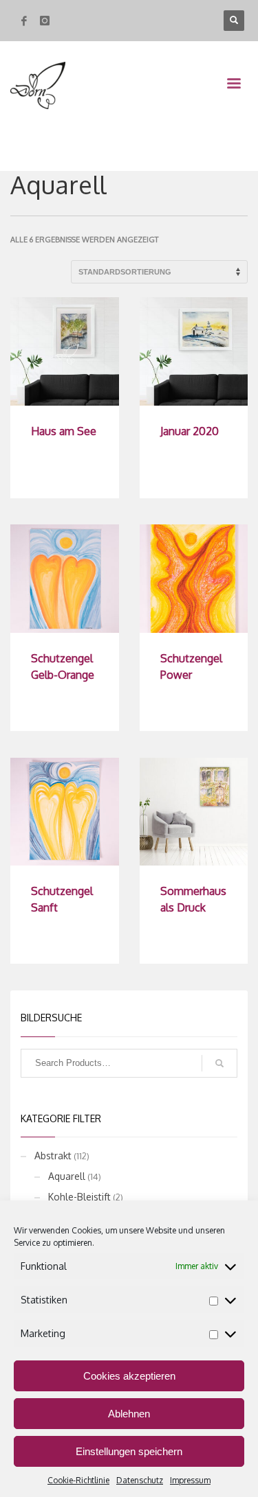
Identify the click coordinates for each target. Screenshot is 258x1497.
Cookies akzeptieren (129, 1376)
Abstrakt (53, 1155)
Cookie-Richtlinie (78, 1480)
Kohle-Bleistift (79, 1197)
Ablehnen (129, 1413)
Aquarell (66, 1176)
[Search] (219, 1063)
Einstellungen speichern (129, 1451)
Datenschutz (139, 1480)
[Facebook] (24, 20)
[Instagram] (44, 20)
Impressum (190, 1480)
